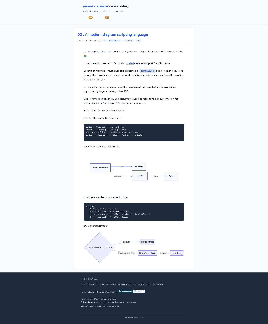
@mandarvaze (95, 6)
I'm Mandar (91, 279)
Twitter (118, 302)
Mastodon (99, 299)
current (106, 306)
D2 (138, 40)
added (130, 63)
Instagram (132, 302)
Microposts (90, 11)
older (117, 306)
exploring (114, 40)
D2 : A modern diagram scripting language (112, 34)
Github (112, 299)
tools (128, 40)
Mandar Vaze (137, 318)
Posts (107, 11)
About (120, 11)
